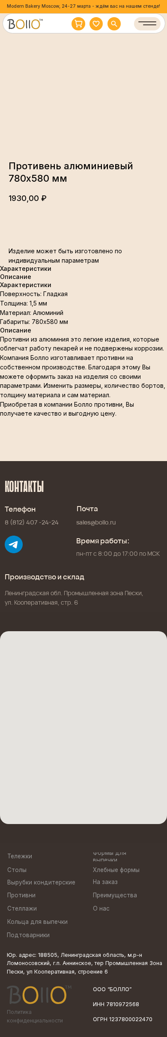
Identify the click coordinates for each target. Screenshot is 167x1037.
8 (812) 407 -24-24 (32, 522)
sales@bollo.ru (96, 522)
